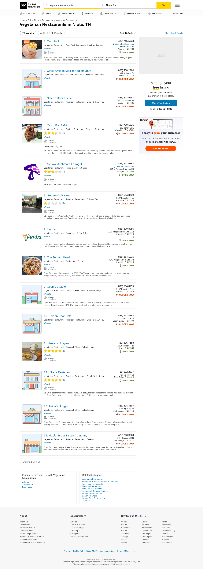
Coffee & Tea (92, 199)
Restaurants (47, 20)
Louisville (146, 539)
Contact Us (25, 525)
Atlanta (124, 522)
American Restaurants (76, 102)
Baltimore (125, 528)
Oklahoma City (168, 531)
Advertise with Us (27, 528)
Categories (75, 534)
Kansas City (147, 531)
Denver (124, 542)
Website (47, 49)
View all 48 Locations (124, 44)
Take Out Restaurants (92, 489)
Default (129, 33)
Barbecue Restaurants (96, 129)
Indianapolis (147, 528)
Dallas (124, 539)
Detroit (144, 522)
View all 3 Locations (125, 167)
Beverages (70, 233)
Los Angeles (147, 536)
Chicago (124, 536)
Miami (164, 522)
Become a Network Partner (32, 536)
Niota (36, 20)
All (44, 33)
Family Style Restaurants (98, 376)
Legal (134, 551)
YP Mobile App (77, 528)
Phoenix (165, 539)
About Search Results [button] (174, 33)
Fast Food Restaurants (76, 45)
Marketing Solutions (28, 539)
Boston (124, 531)
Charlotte (125, 534)
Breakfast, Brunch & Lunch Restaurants (100, 481)
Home (22, 20)
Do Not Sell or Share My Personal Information (93, 551)
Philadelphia (167, 536)
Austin (124, 525)
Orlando (165, 534)
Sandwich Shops (79, 168)
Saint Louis (167, 542)
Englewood (27, 487)
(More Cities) (140, 516)
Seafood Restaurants (95, 75)
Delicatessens (88, 347)
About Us (24, 522)
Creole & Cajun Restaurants (99, 102)
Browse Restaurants (79, 536)
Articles (73, 522)
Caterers (86, 500)
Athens (25, 482)
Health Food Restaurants (93, 498)
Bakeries (91, 439)
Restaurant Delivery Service (95, 491)
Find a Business (77, 525)
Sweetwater (27, 484)
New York (166, 528)
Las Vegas (146, 534)
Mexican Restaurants (96, 45)
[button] (177, 5)
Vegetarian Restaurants (54, 45)
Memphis (146, 542)
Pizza (68, 168)
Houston (145, 525)
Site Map (74, 531)
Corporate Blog (26, 531)
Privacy (66, 551)
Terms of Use (123, 551)
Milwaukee (166, 525)
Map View (30, 33)
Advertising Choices (29, 534)
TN (29, 20)
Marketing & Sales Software (32, 542)
